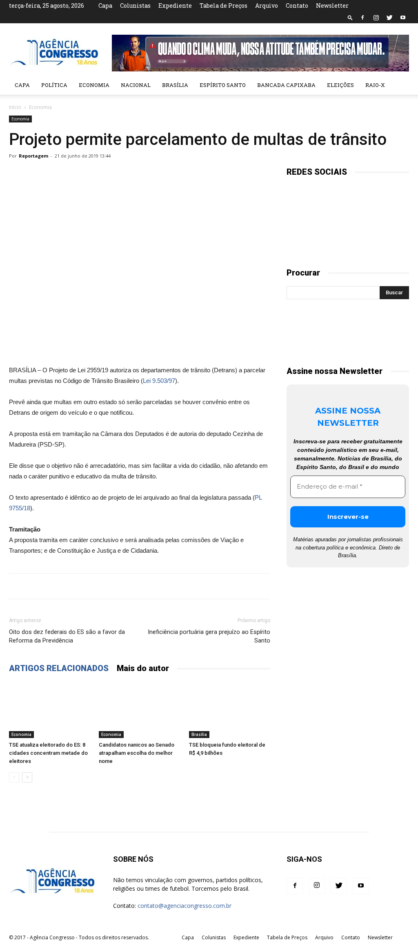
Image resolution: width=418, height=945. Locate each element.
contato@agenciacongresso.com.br (184, 905)
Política (54, 85)
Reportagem (33, 156)
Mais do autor (143, 668)
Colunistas (135, 5)
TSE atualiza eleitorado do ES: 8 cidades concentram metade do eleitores (48, 753)
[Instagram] (376, 17)
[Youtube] (403, 17)
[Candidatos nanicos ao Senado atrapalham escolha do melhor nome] (139, 710)
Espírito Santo (223, 85)
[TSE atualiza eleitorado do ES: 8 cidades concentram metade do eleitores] (49, 710)
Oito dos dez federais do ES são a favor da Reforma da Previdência (67, 636)
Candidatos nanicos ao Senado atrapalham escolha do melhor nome (136, 753)
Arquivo (266, 5)
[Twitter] (389, 17)
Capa (105, 5)
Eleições (340, 85)
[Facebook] (362, 17)
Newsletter (332, 5)
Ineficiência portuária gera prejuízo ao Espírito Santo (209, 636)
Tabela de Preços (223, 5)
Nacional (136, 85)
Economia (94, 85)
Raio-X (375, 85)
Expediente (175, 5)
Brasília (175, 85)
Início (15, 107)
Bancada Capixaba (286, 85)
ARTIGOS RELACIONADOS (59, 668)
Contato (297, 5)
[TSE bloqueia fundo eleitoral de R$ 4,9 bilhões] (229, 710)
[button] (350, 17)
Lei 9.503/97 (159, 380)
